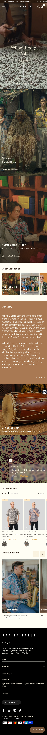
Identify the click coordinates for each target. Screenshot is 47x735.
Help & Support (7, 674)
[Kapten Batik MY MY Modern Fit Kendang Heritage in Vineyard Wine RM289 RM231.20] (10, 460)
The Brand (5, 666)
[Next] (42, 554)
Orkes (25, 291)
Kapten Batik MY (8, 531)
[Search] (38, 7)
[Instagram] (9, 710)
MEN (4, 493)
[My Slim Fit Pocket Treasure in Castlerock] (34, 514)
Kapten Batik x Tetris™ (10, 290)
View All (41, 494)
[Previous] (36, 554)
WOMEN (14, 493)
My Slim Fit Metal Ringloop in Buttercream (12, 535)
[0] (42, 7)
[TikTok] (20, 710)
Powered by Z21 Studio (10, 718)
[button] (10, 169)
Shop (4, 659)
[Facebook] (3, 710)
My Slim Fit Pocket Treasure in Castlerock (34, 535)
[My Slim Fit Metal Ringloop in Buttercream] (12, 514)
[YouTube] (14, 710)
